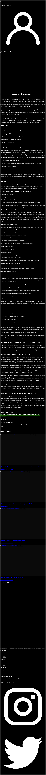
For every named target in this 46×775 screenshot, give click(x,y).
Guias (4, 656)
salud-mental (24, 414)
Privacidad (5, 674)
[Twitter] (23, 773)
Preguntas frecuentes (7, 671)
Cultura (4, 657)
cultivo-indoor (6, 414)
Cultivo (4, 652)
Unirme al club (6, 428)
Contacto (4, 670)
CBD (4, 665)
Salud (4, 654)
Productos (2, 5)
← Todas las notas (6, 582)
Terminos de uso (6, 672)
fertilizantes (15, 414)
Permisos (4, 661)
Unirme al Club (9, 51)
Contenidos (8, 5)
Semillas (4, 662)
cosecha (31, 414)
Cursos (4, 663)
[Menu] (0, 1)
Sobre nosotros (6, 669)
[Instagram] (23, 728)
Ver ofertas (2, 680)
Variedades (5, 653)
